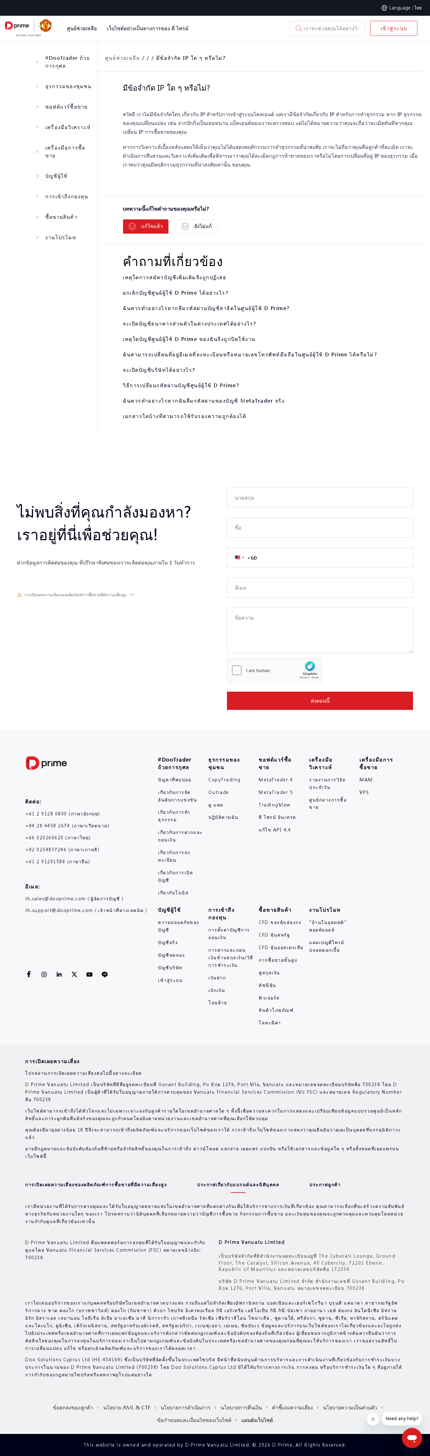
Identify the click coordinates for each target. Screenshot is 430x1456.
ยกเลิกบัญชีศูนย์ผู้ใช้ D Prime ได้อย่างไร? (175, 292)
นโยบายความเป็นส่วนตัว (350, 1407)
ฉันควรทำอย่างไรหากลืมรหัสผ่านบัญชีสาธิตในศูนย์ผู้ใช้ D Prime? (206, 308)
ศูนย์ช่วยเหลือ (122, 57)
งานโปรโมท (60, 237)
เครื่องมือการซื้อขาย (65, 151)
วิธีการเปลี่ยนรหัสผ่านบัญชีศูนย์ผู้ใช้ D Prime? (181, 385)
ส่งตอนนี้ (320, 700)
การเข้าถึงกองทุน (66, 196)
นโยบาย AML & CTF (126, 1407)
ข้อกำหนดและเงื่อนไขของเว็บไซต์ (194, 1420)
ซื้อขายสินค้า (61, 216)
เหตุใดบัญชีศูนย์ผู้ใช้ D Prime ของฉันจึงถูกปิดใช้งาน (189, 339)
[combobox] (242, 557)
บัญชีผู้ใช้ (56, 176)
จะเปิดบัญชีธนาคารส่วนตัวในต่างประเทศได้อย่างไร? (189, 323)
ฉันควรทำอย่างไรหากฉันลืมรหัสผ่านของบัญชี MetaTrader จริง (204, 400)
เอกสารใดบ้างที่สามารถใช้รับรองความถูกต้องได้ (184, 416)
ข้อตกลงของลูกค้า (73, 1407)
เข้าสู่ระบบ (394, 28)
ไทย (418, 7)
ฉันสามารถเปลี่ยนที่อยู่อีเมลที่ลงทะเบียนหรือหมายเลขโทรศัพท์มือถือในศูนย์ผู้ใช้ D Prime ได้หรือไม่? (250, 354)
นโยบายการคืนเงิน (241, 1407)
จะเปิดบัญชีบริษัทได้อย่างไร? (159, 369)
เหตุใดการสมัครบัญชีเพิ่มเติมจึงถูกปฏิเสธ (174, 277)
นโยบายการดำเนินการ (186, 1407)
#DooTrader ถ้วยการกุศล (67, 61)
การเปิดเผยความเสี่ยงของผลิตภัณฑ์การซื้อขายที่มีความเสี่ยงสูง (76, 595)
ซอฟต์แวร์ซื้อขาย (66, 106)
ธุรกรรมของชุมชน (68, 86)
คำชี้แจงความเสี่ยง (292, 1407)
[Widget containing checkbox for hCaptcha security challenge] (274, 670)
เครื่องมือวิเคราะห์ (68, 127)
